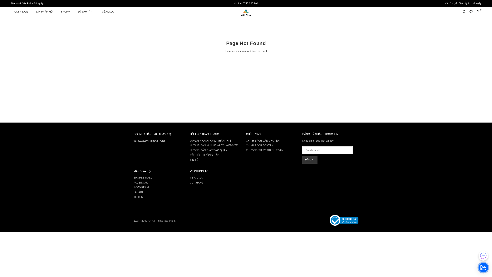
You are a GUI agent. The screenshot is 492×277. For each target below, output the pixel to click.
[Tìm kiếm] (464, 11)
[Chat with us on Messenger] (483, 256)
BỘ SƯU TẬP (85, 11)
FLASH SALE (20, 11)
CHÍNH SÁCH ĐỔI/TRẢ (259, 145)
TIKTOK (138, 197)
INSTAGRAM (141, 187)
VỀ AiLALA (108, 11)
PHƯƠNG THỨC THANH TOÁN (264, 150)
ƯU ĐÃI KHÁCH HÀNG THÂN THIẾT (211, 140)
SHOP (64, 11)
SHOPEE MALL (143, 177)
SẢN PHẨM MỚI (44, 11)
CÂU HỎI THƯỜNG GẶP (204, 155)
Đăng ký (310, 160)
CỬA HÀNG (197, 182)
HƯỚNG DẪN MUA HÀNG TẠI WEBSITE (214, 145)
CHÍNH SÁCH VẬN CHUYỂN (262, 140)
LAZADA (139, 192)
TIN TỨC (195, 160)
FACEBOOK (141, 182)
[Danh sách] (471, 11)
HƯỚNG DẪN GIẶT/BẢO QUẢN (208, 150)
